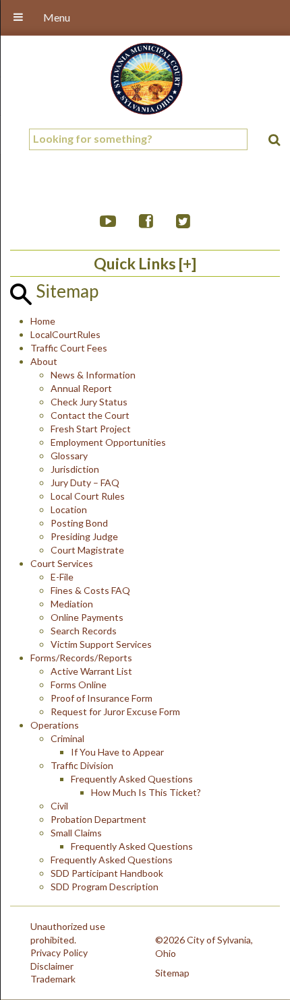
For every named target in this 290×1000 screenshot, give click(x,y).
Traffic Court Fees (68, 348)
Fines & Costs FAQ (90, 590)
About (43, 361)
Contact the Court (90, 415)
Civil (59, 805)
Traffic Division (82, 765)
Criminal (67, 738)
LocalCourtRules (65, 334)
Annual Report (81, 388)
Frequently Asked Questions (132, 779)
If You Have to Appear (117, 752)
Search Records (84, 630)
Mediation (72, 603)
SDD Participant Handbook (107, 873)
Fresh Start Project (91, 428)
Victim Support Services (101, 644)
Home (42, 321)
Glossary (69, 455)
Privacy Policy (59, 952)
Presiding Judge (84, 536)
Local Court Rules (88, 496)
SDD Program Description (104, 886)
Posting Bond (79, 523)
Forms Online (79, 684)
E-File (62, 576)
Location (69, 509)
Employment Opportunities (108, 442)
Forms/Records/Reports (81, 657)
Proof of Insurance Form (101, 698)
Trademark (53, 979)
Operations (54, 725)
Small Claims (76, 832)
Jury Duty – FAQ (85, 482)
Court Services (61, 563)
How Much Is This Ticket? (146, 792)
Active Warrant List (91, 671)
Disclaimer (52, 966)
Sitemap (172, 972)
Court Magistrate (87, 550)
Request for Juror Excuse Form (115, 711)
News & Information (93, 374)
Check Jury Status (89, 401)
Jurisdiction (75, 469)
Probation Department (98, 819)
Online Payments (87, 617)
